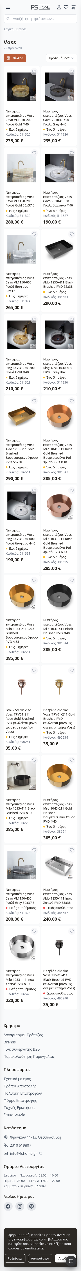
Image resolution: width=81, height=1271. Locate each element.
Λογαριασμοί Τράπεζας (23, 1034)
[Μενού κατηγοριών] (8, 7)
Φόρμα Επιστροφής (20, 1100)
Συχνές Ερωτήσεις (19, 1107)
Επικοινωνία (14, 1114)
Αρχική (9, 29)
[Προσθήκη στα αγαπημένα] (34, 71)
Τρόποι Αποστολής (20, 1086)
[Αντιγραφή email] (40, 1153)
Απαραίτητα (40, 1258)
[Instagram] (19, 1206)
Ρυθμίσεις (15, 1258)
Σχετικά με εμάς (17, 1078)
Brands (21, 29)
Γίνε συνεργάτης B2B (22, 1049)
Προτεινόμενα (59, 58)
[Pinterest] (31, 1206)
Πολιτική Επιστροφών (23, 1093)
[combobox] (40, 18)
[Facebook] (8, 1206)
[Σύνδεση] (59, 7)
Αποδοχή (65, 1258)
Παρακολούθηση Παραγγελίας (29, 1056)
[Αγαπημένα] (66, 7)
